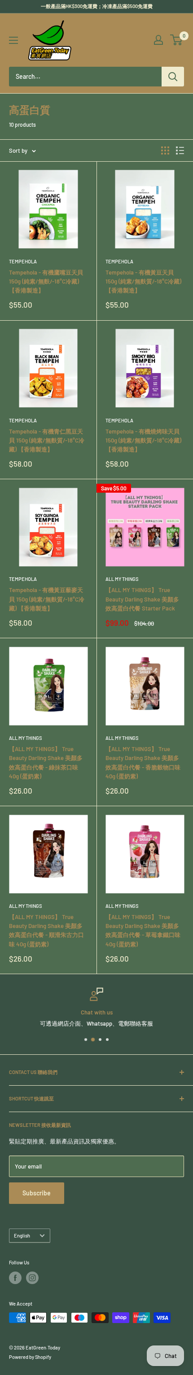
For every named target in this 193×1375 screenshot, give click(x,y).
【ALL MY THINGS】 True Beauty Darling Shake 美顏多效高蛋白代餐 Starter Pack (142, 598)
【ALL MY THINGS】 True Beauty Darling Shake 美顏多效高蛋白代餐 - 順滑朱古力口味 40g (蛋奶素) (46, 930)
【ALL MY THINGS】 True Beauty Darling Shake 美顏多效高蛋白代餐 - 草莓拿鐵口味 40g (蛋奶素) (142, 930)
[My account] (158, 40)
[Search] (173, 76)
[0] (176, 39)
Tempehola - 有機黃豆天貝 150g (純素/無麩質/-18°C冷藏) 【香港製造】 (143, 281)
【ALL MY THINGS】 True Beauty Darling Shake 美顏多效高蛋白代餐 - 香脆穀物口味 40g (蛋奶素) (142, 762)
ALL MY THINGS (121, 579)
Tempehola (23, 261)
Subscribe (36, 1193)
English (22, 1235)
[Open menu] (13, 40)
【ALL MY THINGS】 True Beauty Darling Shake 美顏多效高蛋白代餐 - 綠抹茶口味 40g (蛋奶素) (46, 762)
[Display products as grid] (165, 150)
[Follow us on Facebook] (15, 1278)
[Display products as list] (180, 150)
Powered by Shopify (30, 1357)
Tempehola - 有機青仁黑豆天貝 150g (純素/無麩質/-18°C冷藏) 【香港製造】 (46, 440)
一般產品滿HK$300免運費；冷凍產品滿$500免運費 (97, 6)
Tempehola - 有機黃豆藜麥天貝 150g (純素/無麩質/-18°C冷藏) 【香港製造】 (46, 598)
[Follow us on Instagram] (32, 1278)
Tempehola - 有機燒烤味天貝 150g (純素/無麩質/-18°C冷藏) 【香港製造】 (143, 440)
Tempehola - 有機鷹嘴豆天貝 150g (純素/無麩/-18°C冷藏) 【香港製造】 (46, 281)
